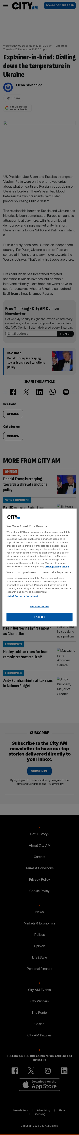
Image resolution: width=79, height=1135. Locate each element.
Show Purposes (39, 606)
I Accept (39, 617)
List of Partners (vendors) (22, 596)
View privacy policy (57, 566)
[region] (39, 567)
